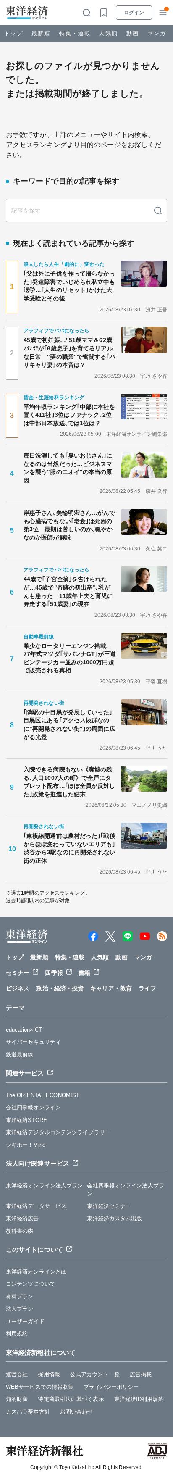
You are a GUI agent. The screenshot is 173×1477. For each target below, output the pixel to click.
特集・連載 (75, 33)
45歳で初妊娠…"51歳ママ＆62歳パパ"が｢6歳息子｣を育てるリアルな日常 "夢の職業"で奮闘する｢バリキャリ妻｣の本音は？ (69, 352)
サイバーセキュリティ (33, 1042)
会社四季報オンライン (33, 1107)
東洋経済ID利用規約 (139, 1399)
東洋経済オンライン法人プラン (44, 1185)
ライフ (147, 988)
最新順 (40, 33)
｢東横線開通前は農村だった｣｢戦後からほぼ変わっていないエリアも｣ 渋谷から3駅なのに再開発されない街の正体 (70, 848)
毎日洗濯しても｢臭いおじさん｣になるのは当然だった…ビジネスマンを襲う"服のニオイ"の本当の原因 (68, 468)
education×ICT (24, 1030)
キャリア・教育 (111, 988)
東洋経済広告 (22, 1218)
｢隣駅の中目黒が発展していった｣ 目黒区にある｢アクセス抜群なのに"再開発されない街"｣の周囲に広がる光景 (70, 724)
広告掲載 (141, 1374)
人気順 (108, 33)
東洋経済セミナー (109, 1206)
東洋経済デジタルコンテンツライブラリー (58, 1132)
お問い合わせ (76, 1412)
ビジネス (17, 988)
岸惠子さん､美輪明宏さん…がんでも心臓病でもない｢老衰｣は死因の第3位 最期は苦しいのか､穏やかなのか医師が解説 (69, 525)
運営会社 (17, 1374)
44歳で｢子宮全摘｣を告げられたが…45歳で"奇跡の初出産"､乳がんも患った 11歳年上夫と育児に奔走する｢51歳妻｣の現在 (68, 591)
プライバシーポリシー (111, 1387)
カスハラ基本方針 (28, 1412)
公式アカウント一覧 (95, 1374)
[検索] (158, 211)
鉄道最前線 (20, 1054)
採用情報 (49, 1374)
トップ (13, 33)
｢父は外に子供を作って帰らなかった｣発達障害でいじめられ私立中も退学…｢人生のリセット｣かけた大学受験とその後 (69, 286)
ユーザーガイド (25, 1321)
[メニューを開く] (163, 12)
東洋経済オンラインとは (36, 1272)
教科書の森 (20, 1231)
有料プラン (20, 1296)
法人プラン (20, 1309)
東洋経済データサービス (36, 1206)
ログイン (134, 13)
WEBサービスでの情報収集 (39, 1387)
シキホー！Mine (25, 1145)
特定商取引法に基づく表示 (71, 1399)
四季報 (54, 972)
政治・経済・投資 (60, 988)
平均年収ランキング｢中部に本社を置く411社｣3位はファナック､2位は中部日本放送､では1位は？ (69, 415)
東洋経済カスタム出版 (114, 1218)
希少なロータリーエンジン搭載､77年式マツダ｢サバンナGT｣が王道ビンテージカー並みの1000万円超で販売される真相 (70, 658)
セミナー (17, 972)
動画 (132, 33)
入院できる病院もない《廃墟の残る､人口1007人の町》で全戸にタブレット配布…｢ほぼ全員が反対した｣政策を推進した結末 (69, 782)
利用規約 (17, 1333)
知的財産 (17, 1399)
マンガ (156, 33)
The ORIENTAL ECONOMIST (42, 1095)
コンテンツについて (30, 1284)
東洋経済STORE (26, 1120)
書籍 (84, 972)
